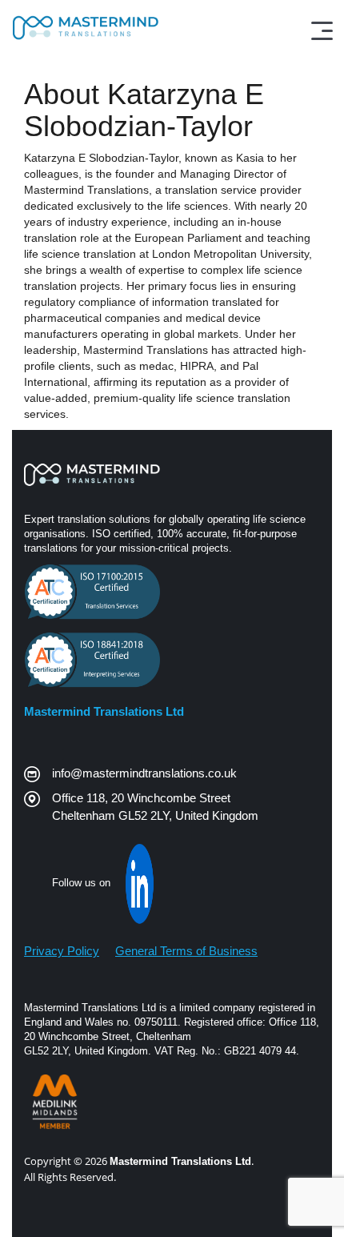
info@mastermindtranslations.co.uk (144, 773)
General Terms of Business (186, 951)
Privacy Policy (61, 951)
